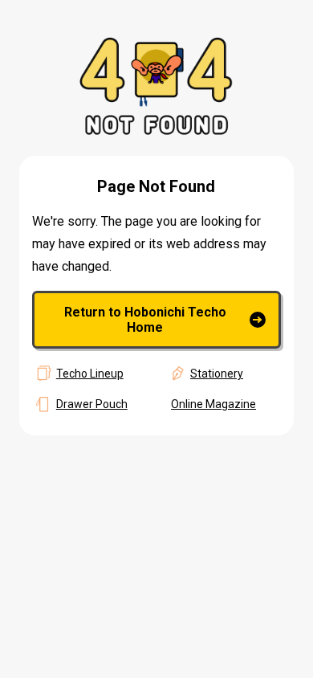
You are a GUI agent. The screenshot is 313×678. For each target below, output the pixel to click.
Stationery (216, 373)
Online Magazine (213, 404)
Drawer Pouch (92, 404)
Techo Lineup (90, 373)
